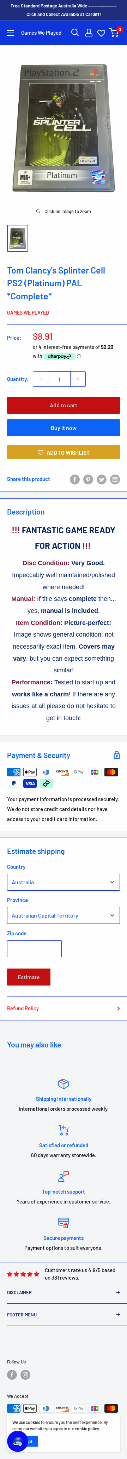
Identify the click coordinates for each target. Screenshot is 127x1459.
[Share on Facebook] (75, 478)
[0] (114, 32)
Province (17, 900)
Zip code (16, 933)
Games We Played (28, 313)
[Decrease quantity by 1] (40, 379)
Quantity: (18, 379)
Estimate (29, 976)
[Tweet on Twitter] (102, 478)
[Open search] (75, 32)
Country (16, 866)
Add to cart (63, 405)
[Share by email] (115, 478)
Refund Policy (23, 1008)
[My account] (88, 32)
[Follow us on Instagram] (25, 1375)
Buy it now (64, 427)
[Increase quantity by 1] (78, 379)
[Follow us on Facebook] (12, 1375)
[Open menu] (10, 33)
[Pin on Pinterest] (88, 478)
